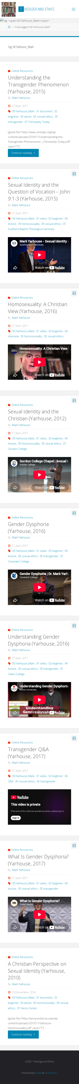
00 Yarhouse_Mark (23, 111)
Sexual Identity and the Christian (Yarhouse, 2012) (37, 415)
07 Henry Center (27, 1008)
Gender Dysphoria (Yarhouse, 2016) (28, 527)
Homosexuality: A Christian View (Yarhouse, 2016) (37, 308)
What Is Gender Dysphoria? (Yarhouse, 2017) (38, 860)
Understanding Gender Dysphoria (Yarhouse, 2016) (38, 640)
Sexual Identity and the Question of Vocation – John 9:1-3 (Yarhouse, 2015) (39, 191)
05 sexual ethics (43, 116)
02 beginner (56, 218)
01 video (41, 218)
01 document (44, 111)
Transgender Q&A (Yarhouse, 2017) (28, 753)
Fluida (38, 1072)
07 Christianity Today (37, 122)
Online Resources (22, 71)
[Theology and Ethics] (9, 9)
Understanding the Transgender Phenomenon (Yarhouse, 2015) (38, 84)
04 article (25, 116)
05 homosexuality (29, 224)
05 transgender (49, 556)
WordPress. (51, 1072)
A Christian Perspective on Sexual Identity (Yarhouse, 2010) (37, 970)
